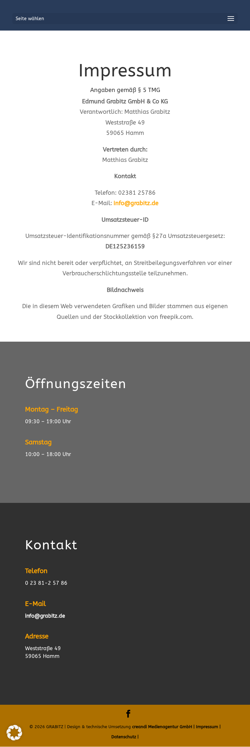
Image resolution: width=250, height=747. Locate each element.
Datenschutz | (125, 736)
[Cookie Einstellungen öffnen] (14, 738)
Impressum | (208, 726)
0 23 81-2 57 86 (46, 583)
